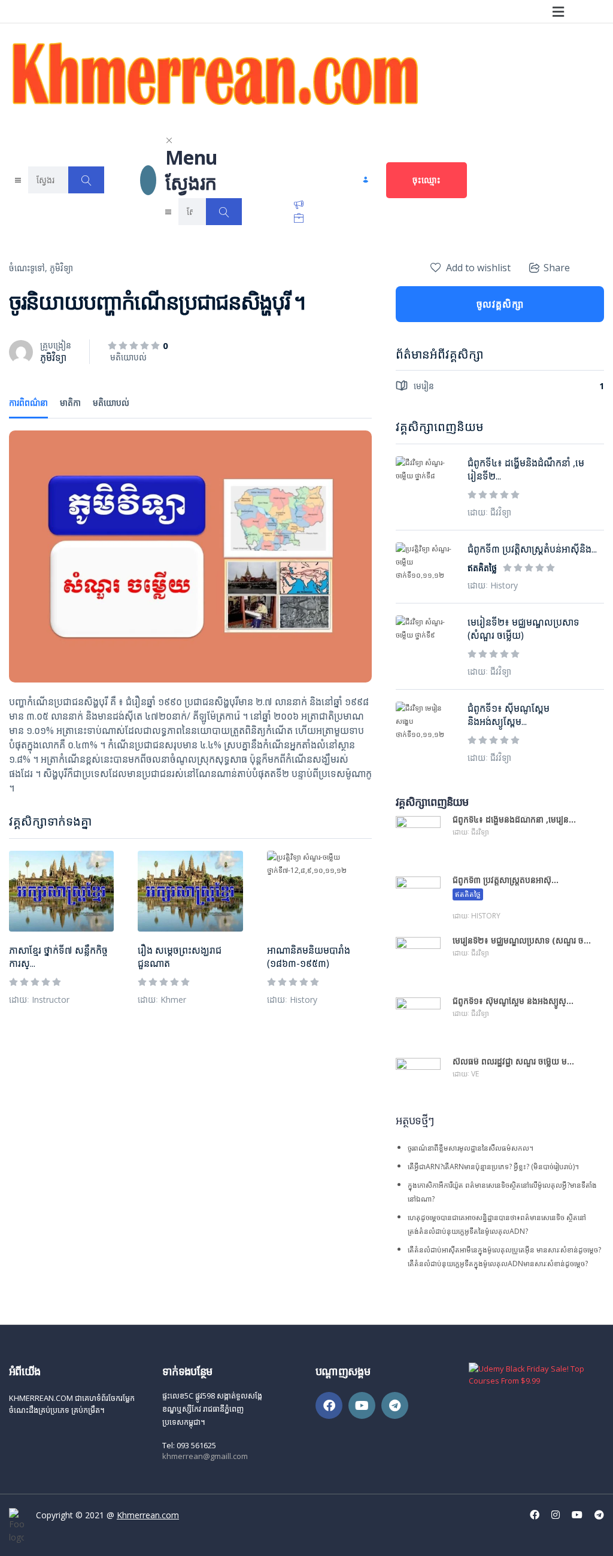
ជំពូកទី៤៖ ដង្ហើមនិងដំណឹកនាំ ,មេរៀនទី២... (526, 469)
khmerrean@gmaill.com (205, 1456)
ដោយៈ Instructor (39, 999)
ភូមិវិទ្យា (61, 268)
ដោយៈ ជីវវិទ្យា (489, 512)
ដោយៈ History (292, 999)
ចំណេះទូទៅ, (28, 268)
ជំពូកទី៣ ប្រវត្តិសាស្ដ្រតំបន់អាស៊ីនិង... (532, 549)
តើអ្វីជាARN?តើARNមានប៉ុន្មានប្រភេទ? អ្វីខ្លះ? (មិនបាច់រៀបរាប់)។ (493, 1166)
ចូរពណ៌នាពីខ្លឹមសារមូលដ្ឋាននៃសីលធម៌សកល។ (470, 1148)
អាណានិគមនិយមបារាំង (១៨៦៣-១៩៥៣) (308, 957)
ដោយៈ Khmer (162, 999)
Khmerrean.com (148, 1515)
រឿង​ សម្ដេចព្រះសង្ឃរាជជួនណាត (179, 957)
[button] (558, 11)
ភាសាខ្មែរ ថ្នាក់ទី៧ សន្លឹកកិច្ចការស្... (58, 957)
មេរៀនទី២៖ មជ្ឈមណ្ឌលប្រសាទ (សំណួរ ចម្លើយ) (523, 628)
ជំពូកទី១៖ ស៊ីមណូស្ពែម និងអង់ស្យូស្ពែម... (509, 715)
